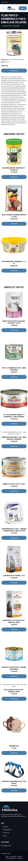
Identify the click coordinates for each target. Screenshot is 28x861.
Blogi (5, 835)
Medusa (6, 827)
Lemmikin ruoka (7, 26)
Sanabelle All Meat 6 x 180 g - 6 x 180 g (14, 484)
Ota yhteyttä (13, 856)
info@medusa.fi (5, 2)
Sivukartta (20, 858)
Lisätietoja (14, 70)
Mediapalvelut (7, 829)
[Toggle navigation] (3, 8)
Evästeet (20, 856)
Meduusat (6, 832)
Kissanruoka (16, 26)
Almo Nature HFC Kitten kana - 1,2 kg (14, 575)
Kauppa (23, 8)
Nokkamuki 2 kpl (14, 746)
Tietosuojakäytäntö (10, 858)
